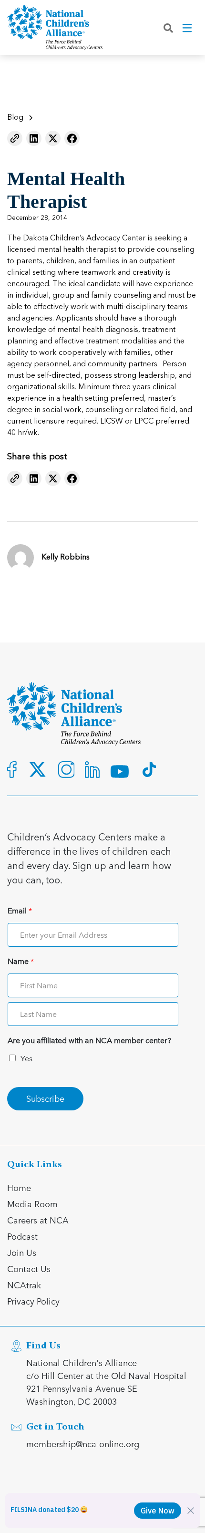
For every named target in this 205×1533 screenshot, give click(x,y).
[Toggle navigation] (188, 27)
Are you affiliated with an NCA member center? (89, 1041)
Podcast (22, 1236)
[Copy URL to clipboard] (14, 138)
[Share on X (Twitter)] (53, 138)
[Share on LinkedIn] (33, 138)
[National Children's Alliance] (54, 27)
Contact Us (29, 1268)
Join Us (21, 1252)
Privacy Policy (33, 1301)
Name (21, 961)
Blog (15, 118)
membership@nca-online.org (82, 1443)
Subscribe (45, 1098)
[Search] (168, 28)
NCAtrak (24, 1284)
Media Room (32, 1203)
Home (19, 1187)
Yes (26, 1058)
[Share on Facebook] (72, 138)
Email (20, 911)
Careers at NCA (38, 1219)
